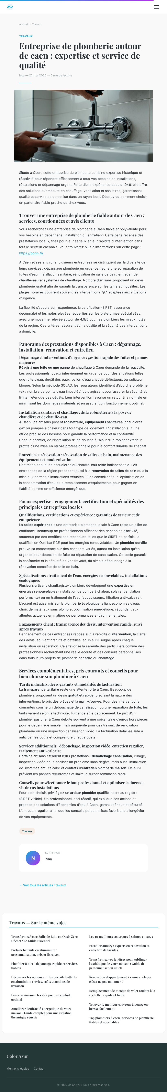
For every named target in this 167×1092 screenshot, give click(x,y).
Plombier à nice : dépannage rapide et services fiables (44, 966)
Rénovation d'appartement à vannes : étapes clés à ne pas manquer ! (120, 979)
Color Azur (17, 1056)
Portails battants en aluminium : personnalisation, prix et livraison (35, 952)
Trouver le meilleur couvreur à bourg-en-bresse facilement (119, 1006)
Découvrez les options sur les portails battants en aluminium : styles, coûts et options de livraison (44, 981)
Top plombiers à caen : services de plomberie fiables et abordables (121, 1020)
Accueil (23, 24)
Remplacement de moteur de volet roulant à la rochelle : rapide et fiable (122, 993)
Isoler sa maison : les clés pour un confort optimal (40, 997)
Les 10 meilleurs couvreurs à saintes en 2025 (121, 936)
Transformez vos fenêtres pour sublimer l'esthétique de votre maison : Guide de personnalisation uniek (118, 963)
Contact (39, 1068)
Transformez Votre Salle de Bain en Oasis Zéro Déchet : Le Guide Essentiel (44, 938)
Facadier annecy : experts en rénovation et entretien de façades (119, 948)
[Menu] (156, 7)
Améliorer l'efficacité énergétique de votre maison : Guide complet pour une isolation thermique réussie (41, 1013)
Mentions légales (18, 1068)
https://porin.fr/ (31, 253)
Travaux (37, 24)
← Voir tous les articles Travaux (42, 885)
